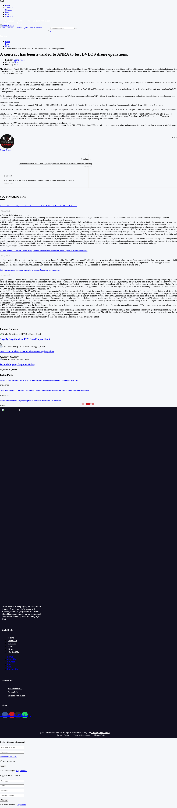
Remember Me (9, 761)
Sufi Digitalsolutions (100, 732)
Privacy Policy (63, 735)
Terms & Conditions (81, 735)
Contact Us (9, 17)
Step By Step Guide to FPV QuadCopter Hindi (25, 339)
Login (19, 23)
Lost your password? (8, 757)
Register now (21, 770)
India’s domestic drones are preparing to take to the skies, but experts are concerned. (30, 401)
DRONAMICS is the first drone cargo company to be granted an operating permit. (39, 180)
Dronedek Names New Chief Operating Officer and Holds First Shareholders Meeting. (55, 164)
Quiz (7, 12)
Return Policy (100, 735)
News (7, 46)
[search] (75, 28)
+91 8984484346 (24, 21)
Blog (7, 14)
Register (7, 23)
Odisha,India (13, 692)
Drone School (19, 60)
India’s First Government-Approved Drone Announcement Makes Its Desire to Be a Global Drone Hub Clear (39, 380)
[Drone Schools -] (7, 25)
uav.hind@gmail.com (41, 21)
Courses (8, 10)
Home (7, 6)
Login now (21, 805)
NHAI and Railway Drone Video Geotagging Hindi (27, 351)
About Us (9, 8)
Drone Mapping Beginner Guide (17, 364)
